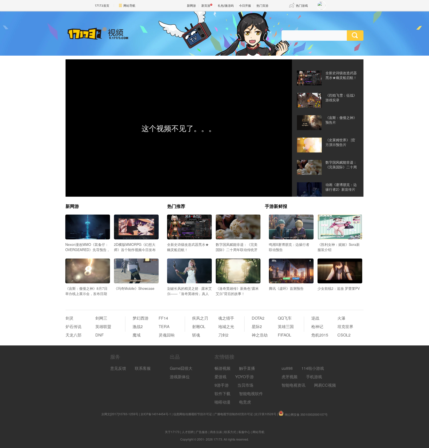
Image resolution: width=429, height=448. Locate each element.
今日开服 (245, 5)
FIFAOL (284, 335)
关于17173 (172, 432)
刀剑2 (223, 335)
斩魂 (196, 335)
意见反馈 (118, 368)
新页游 (205, 5)
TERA (164, 326)
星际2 (257, 326)
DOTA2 (258, 318)
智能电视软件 (251, 393)
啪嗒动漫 (222, 402)
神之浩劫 (260, 335)
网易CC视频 (325, 385)
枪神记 (317, 326)
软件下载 (222, 393)
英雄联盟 (103, 326)
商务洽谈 (216, 432)
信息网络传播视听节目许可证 (192, 414)
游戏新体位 (180, 376)
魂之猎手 (226, 318)
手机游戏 (314, 376)
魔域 (137, 335)
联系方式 (230, 432)
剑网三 (101, 318)
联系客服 (143, 368)
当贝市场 (245, 385)
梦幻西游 (140, 318)
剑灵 (69, 318)
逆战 (315, 318)
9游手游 (221, 385)
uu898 (287, 368)
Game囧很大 (181, 368)
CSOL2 (344, 335)
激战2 (138, 326)
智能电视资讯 (293, 385)
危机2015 (319, 335)
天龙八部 (73, 335)
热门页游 (262, 5)
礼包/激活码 (226, 5)
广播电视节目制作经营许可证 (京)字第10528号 (245, 414)
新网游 (191, 5)
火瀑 (341, 318)
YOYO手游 (244, 376)
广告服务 (202, 432)
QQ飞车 (285, 318)
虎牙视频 (289, 376)
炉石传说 (73, 326)
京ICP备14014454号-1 (156, 414)
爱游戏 (220, 376)
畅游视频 (222, 368)
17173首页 (102, 5)
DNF (99, 335)
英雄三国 (286, 326)
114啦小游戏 (312, 368)
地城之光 (226, 326)
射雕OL (198, 326)
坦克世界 (345, 326)
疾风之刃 (200, 318)
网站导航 (129, 5)
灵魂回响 (167, 335)
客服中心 (244, 432)
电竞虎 (245, 402)
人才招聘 (188, 432)
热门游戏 (302, 5)
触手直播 (247, 368)
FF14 (163, 318)
